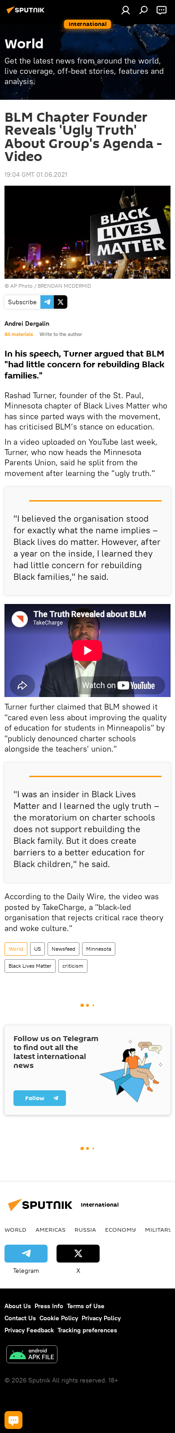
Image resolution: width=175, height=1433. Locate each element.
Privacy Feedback (29, 1330)
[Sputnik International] (26, 13)
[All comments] (13, 1420)
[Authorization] (126, 10)
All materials (18, 334)
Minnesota (98, 948)
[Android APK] (31, 1355)
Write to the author (60, 334)
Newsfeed (63, 948)
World (16, 948)
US (37, 948)
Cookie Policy (58, 1318)
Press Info (49, 1306)
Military (158, 1229)
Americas (50, 1229)
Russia (85, 1229)
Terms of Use (86, 1306)
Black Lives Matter (30, 965)
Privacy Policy (101, 1318)
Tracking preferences (87, 1330)
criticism (72, 965)
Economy (120, 1229)
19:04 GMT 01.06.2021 (35, 174)
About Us (17, 1306)
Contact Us (20, 1318)
